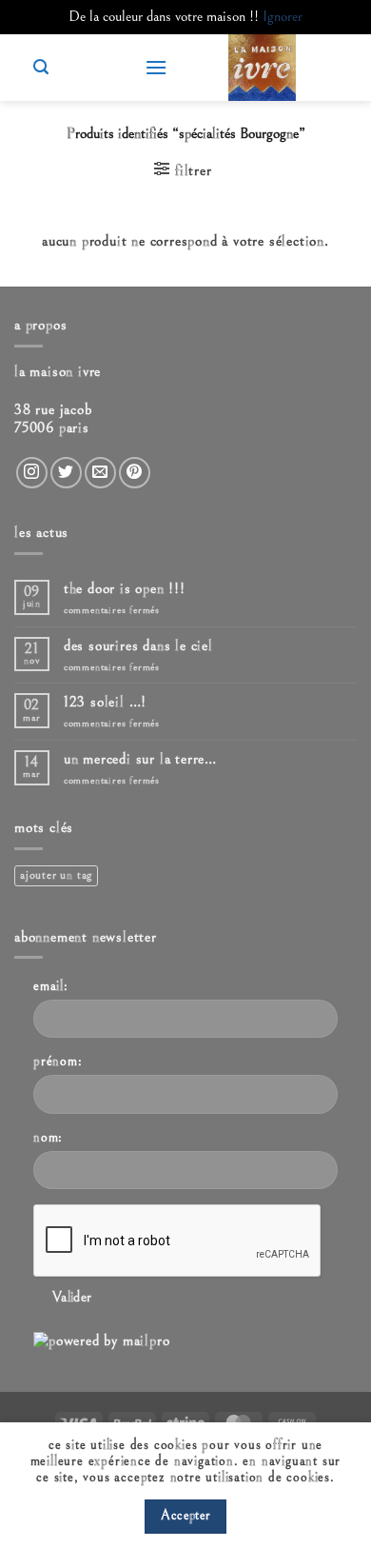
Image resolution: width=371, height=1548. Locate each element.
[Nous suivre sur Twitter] (66, 472)
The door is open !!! (125, 588)
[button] (156, 67)
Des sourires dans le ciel (138, 645)
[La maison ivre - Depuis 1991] (262, 67)
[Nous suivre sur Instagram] (32, 472)
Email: (50, 986)
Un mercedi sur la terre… (140, 758)
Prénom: (58, 1061)
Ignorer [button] (283, 16)
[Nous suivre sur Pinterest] (134, 472)
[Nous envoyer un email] (100, 472)
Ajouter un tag (56, 875)
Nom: (48, 1137)
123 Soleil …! (105, 701)
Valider (72, 1297)
